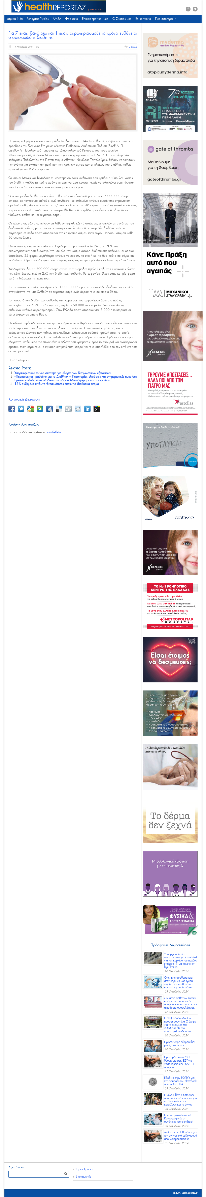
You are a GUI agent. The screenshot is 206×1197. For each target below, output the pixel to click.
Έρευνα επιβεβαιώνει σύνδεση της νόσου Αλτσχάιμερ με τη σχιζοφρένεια (62, 380)
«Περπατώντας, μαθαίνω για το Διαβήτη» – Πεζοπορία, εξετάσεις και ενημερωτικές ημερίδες (75, 376)
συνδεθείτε (54, 432)
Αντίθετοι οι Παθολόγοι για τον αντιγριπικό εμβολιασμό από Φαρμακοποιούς (180, 1135)
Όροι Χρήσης (85, 1169)
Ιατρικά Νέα (14, 18)
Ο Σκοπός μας (121, 18)
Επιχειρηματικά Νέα (95, 18)
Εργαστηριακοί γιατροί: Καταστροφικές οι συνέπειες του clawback (178, 1118)
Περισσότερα (164, 18)
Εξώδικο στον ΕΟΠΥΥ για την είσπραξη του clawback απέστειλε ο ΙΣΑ (180, 1081)
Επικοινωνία (143, 18)
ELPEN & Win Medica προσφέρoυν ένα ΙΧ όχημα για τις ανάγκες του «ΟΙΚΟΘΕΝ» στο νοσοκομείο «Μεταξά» (180, 1025)
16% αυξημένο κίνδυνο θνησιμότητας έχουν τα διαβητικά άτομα (56, 383)
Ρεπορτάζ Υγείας (38, 18)
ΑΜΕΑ (57, 18)
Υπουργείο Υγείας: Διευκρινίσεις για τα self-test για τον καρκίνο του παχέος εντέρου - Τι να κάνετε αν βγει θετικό (180, 961)
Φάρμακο (71, 18)
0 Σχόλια (133, 47)
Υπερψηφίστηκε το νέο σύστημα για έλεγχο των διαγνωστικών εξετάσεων (62, 373)
